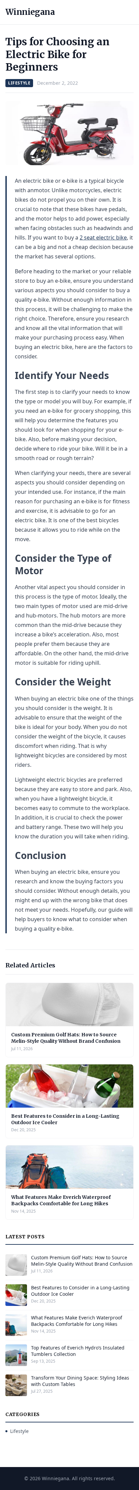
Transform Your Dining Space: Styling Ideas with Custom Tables (80, 1380)
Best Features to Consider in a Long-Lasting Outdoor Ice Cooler (80, 1290)
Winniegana (30, 12)
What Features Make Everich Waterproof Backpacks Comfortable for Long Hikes (61, 1200)
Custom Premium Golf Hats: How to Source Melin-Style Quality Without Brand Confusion (65, 1038)
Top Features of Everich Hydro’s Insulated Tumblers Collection (77, 1350)
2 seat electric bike (103, 237)
